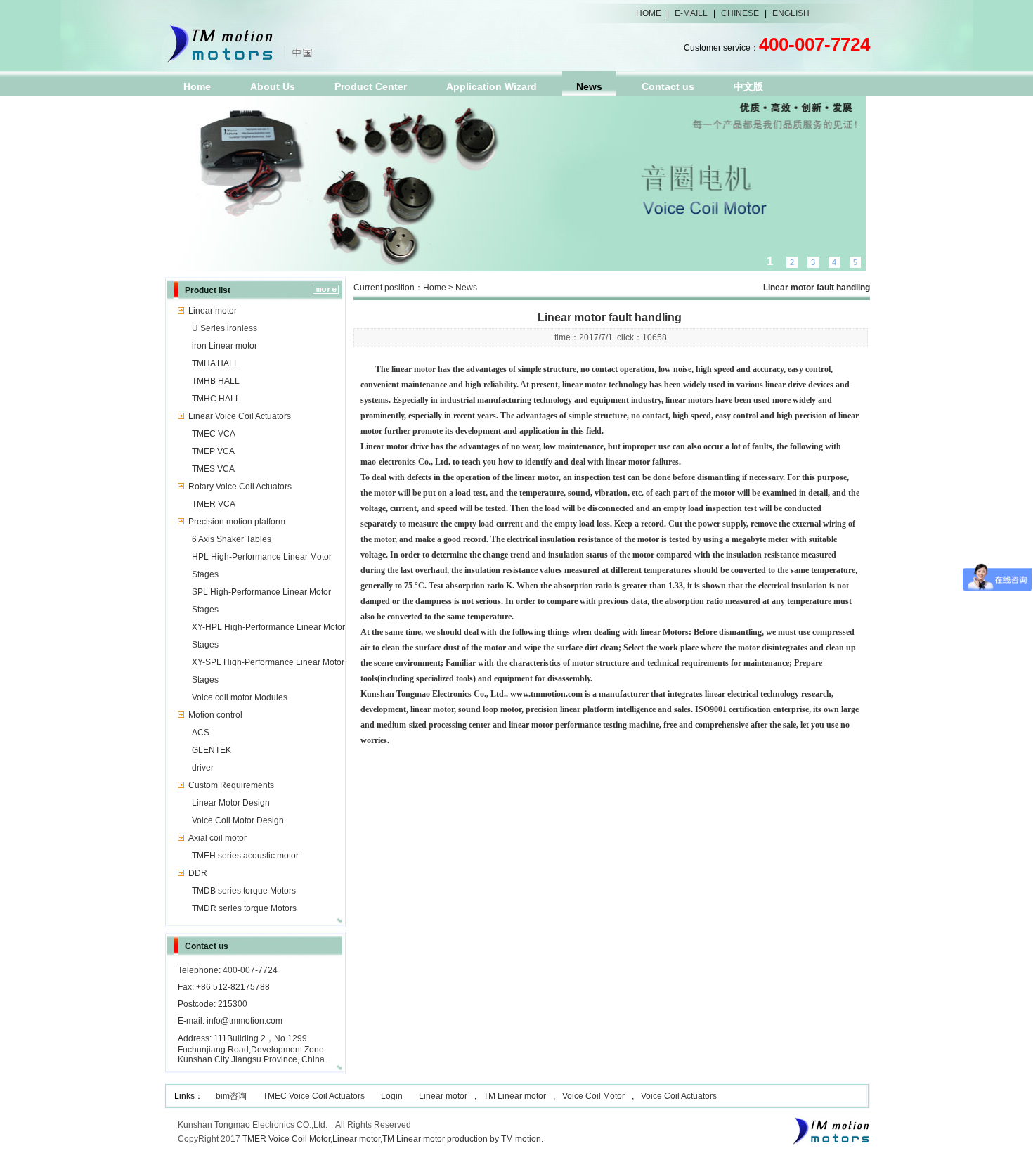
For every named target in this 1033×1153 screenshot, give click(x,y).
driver (203, 768)
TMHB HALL (216, 381)
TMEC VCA (213, 434)
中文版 (748, 86)
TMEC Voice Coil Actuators (314, 1096)
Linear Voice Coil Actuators (239, 416)
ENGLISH (791, 13)
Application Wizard (491, 86)
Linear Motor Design (231, 803)
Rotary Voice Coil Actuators (240, 486)
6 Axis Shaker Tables (231, 539)
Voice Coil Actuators (679, 1096)
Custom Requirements (231, 785)
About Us (272, 86)
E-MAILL (691, 13)
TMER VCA (213, 504)
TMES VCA (213, 469)
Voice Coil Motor (593, 1096)
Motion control (215, 715)
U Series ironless (224, 328)
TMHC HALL (216, 399)
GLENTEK (211, 750)
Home (197, 86)
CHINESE (740, 13)
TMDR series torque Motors (244, 908)
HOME (648, 13)
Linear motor (212, 311)
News (589, 86)
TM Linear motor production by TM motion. (462, 1139)
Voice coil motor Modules (239, 697)
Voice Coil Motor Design (238, 820)
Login (392, 1096)
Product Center (370, 86)
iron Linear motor (224, 346)
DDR (197, 873)
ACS (200, 732)
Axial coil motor (217, 838)
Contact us (668, 86)
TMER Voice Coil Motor (286, 1139)
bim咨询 (231, 1096)
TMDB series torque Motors (244, 891)
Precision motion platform (236, 522)
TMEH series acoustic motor (245, 856)
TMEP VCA (213, 451)
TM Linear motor (514, 1096)
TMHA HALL (215, 363)
